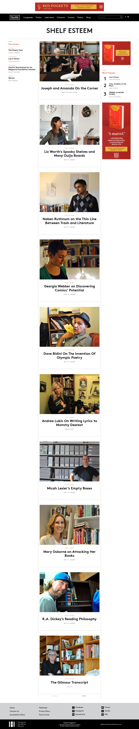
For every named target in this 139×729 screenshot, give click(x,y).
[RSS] (102, 714)
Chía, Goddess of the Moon (117, 85)
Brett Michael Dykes (69, 92)
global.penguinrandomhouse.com (111, 724)
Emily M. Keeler (69, 159)
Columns (61, 17)
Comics (71, 17)
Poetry (80, 17)
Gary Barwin (13, 80)
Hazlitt (69, 686)
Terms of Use (44, 715)
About (12, 708)
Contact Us (14, 711)
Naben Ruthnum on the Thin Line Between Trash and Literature (69, 220)
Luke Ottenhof (13, 61)
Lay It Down (13, 58)
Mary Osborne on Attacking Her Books (69, 553)
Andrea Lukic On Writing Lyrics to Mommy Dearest (69, 422)
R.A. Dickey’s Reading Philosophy (69, 618)
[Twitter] (102, 707)
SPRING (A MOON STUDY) (116, 93)
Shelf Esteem (69, 84)
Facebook (125, 17)
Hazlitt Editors (14, 72)
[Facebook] (73, 707)
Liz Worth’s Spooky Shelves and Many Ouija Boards (69, 153)
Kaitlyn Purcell (115, 96)
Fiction (39, 17)
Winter (11, 78)
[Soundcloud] (73, 714)
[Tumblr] (102, 711)
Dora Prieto (113, 88)
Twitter (128, 17)
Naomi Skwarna (14, 52)
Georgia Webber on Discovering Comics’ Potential (69, 287)
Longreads (28, 17)
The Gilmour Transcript (69, 682)
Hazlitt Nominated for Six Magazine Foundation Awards (21, 68)
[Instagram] (73, 711)
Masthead (43, 708)
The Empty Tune (15, 50)
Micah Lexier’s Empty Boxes (69, 487)
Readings (11, 65)
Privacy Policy (44, 711)
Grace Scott (69, 429)
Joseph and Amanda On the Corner (69, 87)
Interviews (49, 17)
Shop (88, 17)
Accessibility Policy (17, 715)
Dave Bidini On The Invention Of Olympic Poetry (69, 355)
